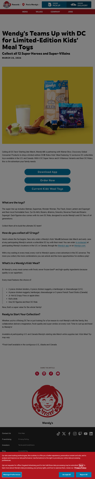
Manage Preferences (11, 475)
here (81, 465)
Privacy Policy (80, 468)
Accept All (66, 475)
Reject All (83, 475)
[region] (47, 465)
